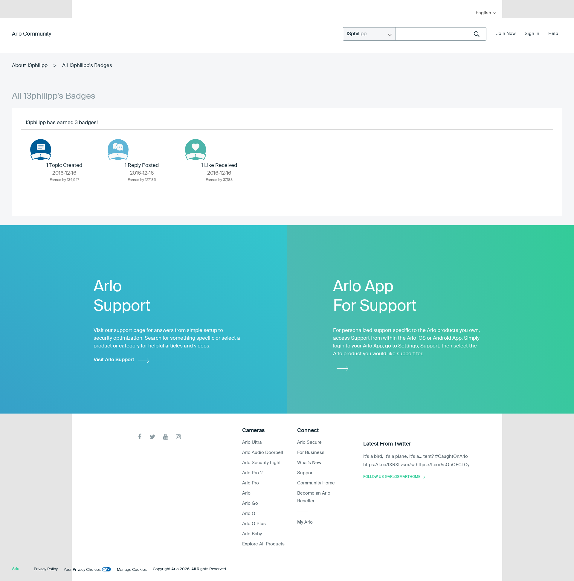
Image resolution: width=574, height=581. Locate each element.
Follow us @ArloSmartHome (391, 477)
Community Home (316, 483)
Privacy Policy (46, 569)
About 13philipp (30, 65)
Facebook (140, 436)
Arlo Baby (252, 534)
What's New (309, 462)
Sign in (532, 33)
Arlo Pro (250, 483)
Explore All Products (263, 544)
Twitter (152, 436)
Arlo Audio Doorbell (262, 452)
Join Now (506, 33)
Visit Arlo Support (114, 359)
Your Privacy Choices (82, 570)
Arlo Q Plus (254, 523)
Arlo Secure (309, 442)
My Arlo (80, 3)
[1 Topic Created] (40, 149)
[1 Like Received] (195, 149)
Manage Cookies (132, 570)
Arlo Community (31, 34)
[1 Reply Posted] (118, 149)
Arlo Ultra (252, 442)
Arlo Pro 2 (252, 473)
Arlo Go (250, 503)
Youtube (165, 436)
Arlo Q (248, 513)
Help (553, 33)
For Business (310, 452)
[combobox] (441, 34)
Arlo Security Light (261, 462)
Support (305, 473)
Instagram (178, 436)
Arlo (246, 493)
